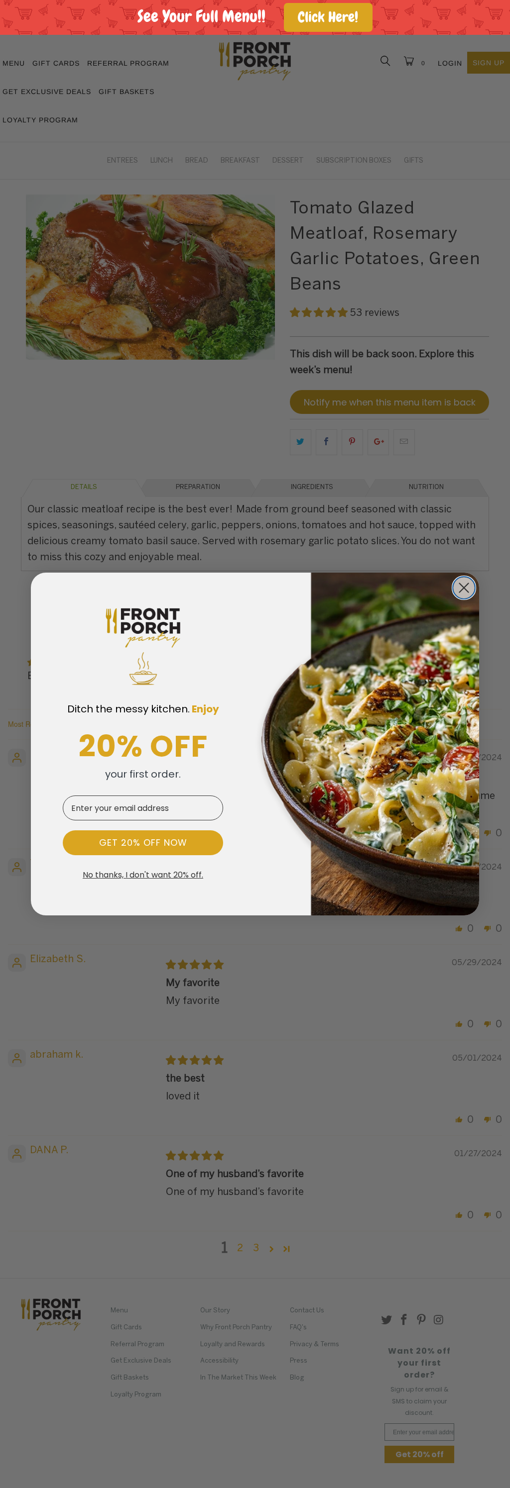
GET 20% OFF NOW (143, 842)
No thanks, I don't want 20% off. (143, 875)
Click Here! (328, 17)
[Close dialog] (464, 588)
